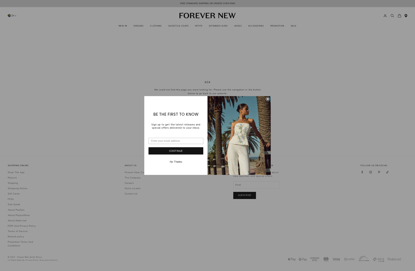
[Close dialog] (267, 99)
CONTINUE (176, 151)
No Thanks (176, 162)
